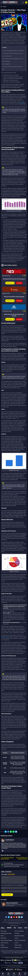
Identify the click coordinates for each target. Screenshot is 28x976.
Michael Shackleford (12, 903)
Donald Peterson (10, 839)
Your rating (4, 874)
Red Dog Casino (6, 275)
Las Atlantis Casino (7, 311)
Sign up (26, 2)
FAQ (3, 69)
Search (23, 2)
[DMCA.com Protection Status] (17, 960)
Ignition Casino (6, 293)
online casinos (21, 102)
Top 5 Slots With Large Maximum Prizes (21, 858)
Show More (19, 283)
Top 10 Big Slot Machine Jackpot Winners (7, 858)
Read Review (9, 283)
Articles (4, 6)
